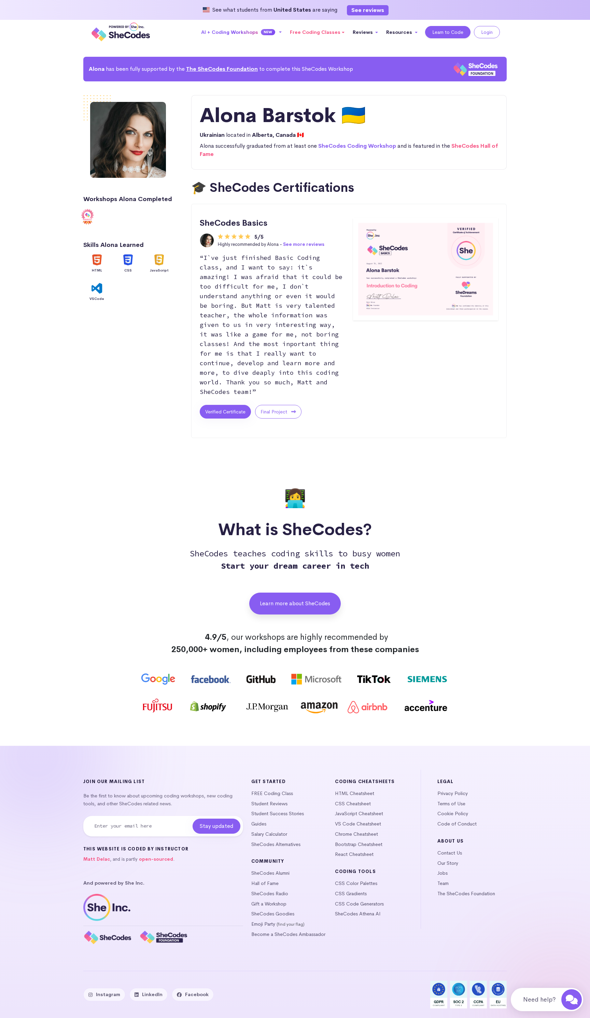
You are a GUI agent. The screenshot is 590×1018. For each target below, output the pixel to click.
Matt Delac (96, 859)
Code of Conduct (457, 824)
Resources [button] (399, 32)
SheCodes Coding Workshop (357, 145)
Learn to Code (447, 32)
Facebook (197, 994)
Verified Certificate (225, 412)
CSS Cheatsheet (353, 804)
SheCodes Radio (269, 893)
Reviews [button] (363, 32)
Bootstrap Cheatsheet (358, 844)
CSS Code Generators (359, 904)
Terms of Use (451, 804)
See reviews (367, 10)
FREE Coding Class (272, 793)
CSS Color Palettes (356, 883)
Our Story (447, 863)
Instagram (108, 994)
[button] (241, 32)
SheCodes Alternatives (275, 844)
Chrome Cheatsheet (356, 834)
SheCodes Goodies (272, 914)
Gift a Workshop (268, 904)
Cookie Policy (452, 813)
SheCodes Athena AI (358, 914)
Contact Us (449, 853)
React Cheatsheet (354, 854)
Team (443, 883)
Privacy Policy (452, 793)
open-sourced (156, 859)
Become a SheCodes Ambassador (288, 934)
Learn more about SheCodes (295, 603)
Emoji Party (263, 924)
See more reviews (303, 244)
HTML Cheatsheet (354, 793)
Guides (258, 824)
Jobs (442, 873)
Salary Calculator (269, 834)
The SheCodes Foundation (222, 68)
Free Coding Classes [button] (315, 32)
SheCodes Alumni (270, 873)
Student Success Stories (277, 813)
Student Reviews (269, 804)
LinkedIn (152, 994)
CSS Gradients (351, 893)
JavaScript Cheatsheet (359, 813)
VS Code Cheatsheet (358, 824)
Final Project (275, 412)
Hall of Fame (265, 883)
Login (487, 32)
